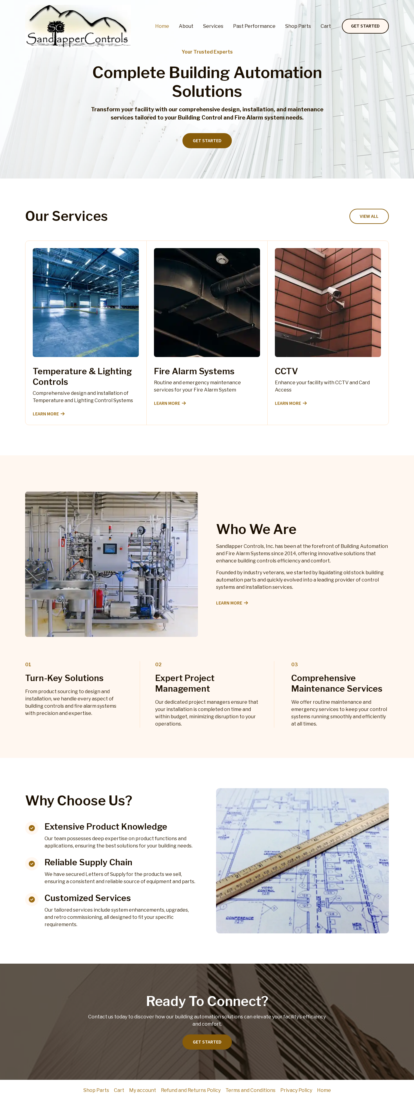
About (186, 26)
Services (213, 26)
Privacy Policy (296, 1090)
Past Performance (254, 26)
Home (162, 26)
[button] (365, 26)
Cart (326, 26)
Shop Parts (298, 26)
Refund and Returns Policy (191, 1090)
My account (142, 1090)
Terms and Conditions (250, 1090)
